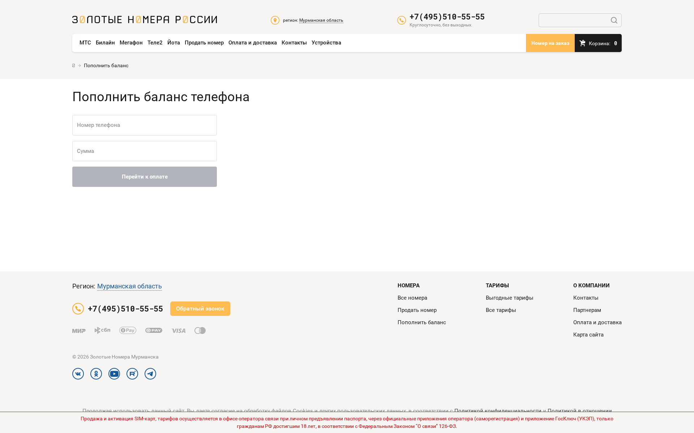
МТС (85, 42)
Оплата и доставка (252, 42)
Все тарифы (501, 310)
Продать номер (204, 42)
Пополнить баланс (422, 322)
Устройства (326, 42)
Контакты (294, 42)
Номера (409, 285)
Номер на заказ (550, 43)
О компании (591, 285)
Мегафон (131, 42)
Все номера (412, 298)
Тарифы (497, 285)
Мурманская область (129, 286)
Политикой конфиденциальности (497, 411)
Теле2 (155, 42)
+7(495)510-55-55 (447, 17)
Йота (173, 42)
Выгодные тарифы (510, 298)
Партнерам (587, 310)
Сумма (85, 151)
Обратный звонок (200, 308)
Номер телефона (98, 125)
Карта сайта (588, 334)
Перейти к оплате (145, 176)
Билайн (105, 42)
